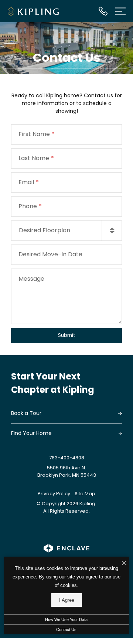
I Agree (66, 600)
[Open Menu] (120, 11)
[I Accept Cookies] (124, 563)
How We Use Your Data (66, 619)
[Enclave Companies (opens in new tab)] (67, 548)
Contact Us (66, 629)
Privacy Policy (54, 493)
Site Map (85, 493)
